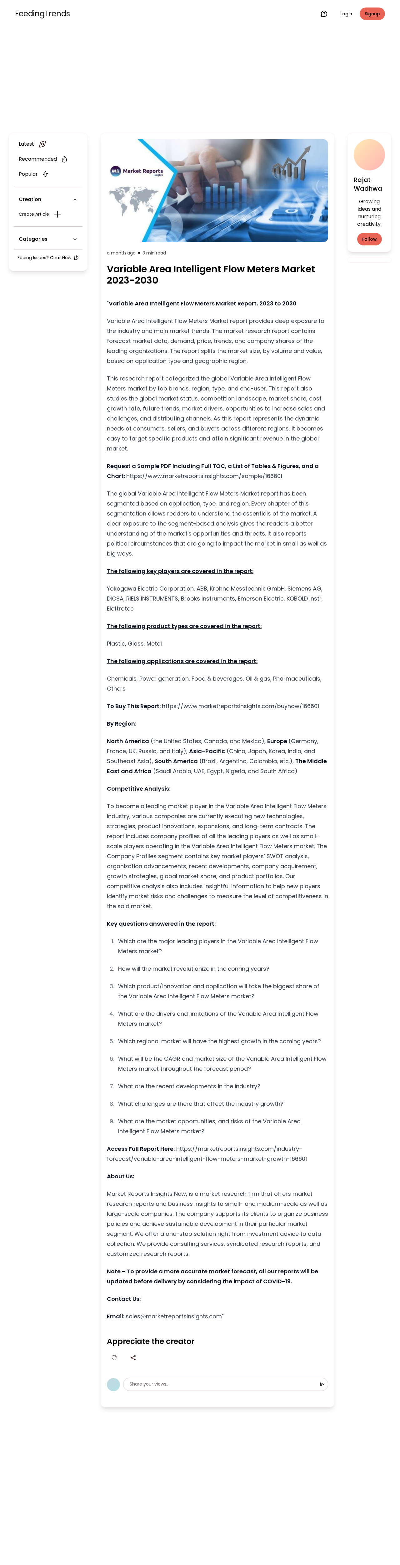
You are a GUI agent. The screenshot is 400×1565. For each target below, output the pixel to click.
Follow (369, 239)
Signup (372, 14)
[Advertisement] (200, 79)
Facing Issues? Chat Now (44, 257)
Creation (30, 199)
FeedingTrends (42, 14)
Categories (33, 239)
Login (346, 14)
